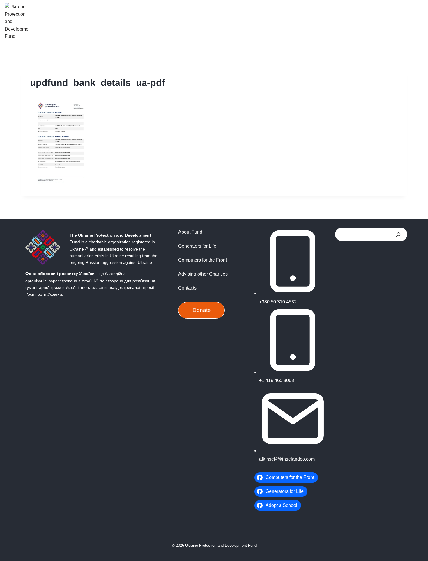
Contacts (187, 287)
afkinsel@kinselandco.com (287, 459)
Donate (201, 310)
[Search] (398, 234)
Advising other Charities (203, 273)
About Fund (190, 232)
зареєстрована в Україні (72, 280)
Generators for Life (197, 246)
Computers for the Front (202, 260)
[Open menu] (416, 21)
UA (401, 21)
